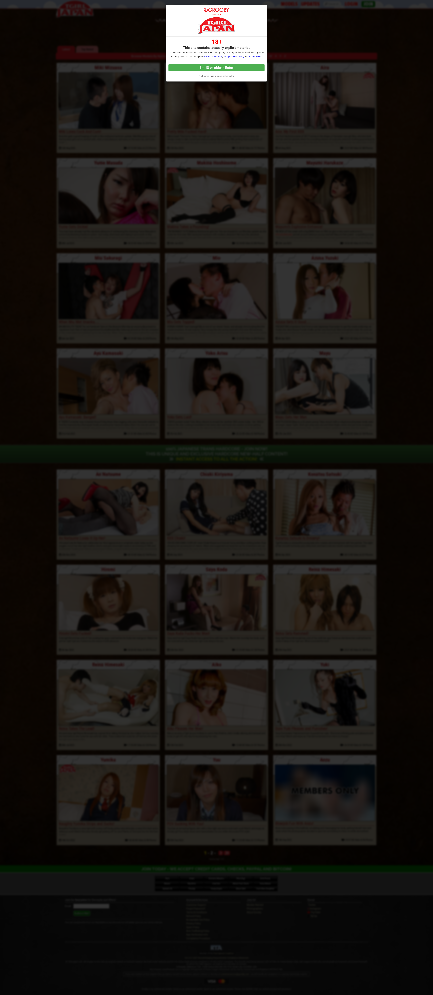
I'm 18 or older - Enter (216, 68)
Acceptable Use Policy (233, 56)
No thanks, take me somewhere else (216, 76)
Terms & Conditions (213, 56)
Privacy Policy (255, 56)
